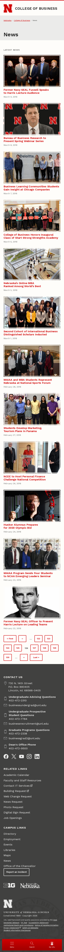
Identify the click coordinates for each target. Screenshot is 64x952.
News (7, 860)
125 (19, 649)
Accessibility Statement (38, 923)
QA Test (24, 923)
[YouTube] (21, 756)
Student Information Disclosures (17, 930)
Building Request (15, 791)
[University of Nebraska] (30, 885)
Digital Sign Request (17, 812)
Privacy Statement (11, 928)
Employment (12, 839)
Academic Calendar (16, 775)
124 (9, 649)
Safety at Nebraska (30, 928)
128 (45, 649)
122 (39, 639)
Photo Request (13, 807)
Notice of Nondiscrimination (46, 925)
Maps (7, 855)
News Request (13, 801)
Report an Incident (16, 872)
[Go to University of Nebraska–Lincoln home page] (8, 8)
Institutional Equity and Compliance (18, 925)
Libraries (9, 850)
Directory (10, 833)
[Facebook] (6, 756)
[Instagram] (29, 756)
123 (50, 639)
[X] (13, 756)
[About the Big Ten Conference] (9, 885)
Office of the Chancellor (20, 866)
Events (8, 844)
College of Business (36, 8)
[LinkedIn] (37, 756)
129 (56, 649)
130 (9, 658)
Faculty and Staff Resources (22, 780)
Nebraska (7, 20)
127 (35, 649)
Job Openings (13, 818)
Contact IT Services (17, 785)
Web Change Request (18, 796)
